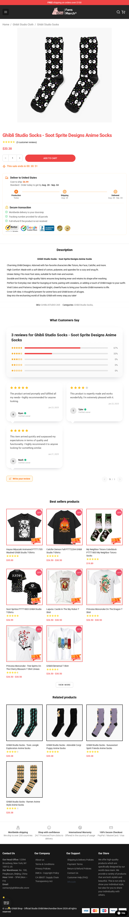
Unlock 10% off (6, 903)
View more (65, 685)
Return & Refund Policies (79, 868)
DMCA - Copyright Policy (47, 873)
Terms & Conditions (44, 864)
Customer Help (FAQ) (77, 877)
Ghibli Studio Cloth (23, 24)
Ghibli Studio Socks (48, 24)
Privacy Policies (42, 868)
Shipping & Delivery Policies (80, 859)
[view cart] (123, 12)
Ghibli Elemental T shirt (57, 666)
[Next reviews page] (120, 479)
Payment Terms (75, 864)
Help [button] (123, 913)
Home (6, 24)
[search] (118, 12)
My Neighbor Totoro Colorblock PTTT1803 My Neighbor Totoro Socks (101, 552)
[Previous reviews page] (104, 479)
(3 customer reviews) (26, 142)
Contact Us (72, 873)
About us (39, 859)
